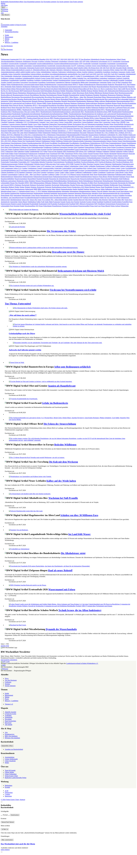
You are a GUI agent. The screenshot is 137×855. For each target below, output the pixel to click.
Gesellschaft (44, 170)
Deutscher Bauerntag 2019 (57, 128)
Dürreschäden (46, 139)
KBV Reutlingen (99, 204)
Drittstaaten (37, 137)
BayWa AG (4, 91)
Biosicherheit (72, 101)
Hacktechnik (85, 174)
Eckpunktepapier (94, 139)
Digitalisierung (33, 132)
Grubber (94, 172)
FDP (76, 151)
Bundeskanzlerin (127, 112)
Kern (11, 206)
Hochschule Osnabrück (44, 185)
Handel (77, 176)
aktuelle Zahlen (83, 68)
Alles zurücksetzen (7, 840)
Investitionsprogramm (46, 197)
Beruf (116, 93)
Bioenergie (46, 99)
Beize (132, 91)
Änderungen (62, 72)
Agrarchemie (125, 61)
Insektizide (53, 193)
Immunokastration (66, 189)
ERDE (91, 145)
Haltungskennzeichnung (60, 176)
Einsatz (120, 141)
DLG (103, 132)
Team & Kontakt (10, 770)
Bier (85, 97)
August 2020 (50, 78)
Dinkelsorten (47, 132)
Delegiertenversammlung (95, 124)
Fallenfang (20, 151)
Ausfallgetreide (14, 80)
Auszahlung (42, 82)
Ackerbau (41, 61)
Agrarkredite (87, 63)
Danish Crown (32, 124)
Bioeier (34, 99)
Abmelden (4, 26)
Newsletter (8, 719)
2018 (62, 59)
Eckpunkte (85, 139)
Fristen (103, 160)
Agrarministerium (121, 63)
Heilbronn (126, 179)
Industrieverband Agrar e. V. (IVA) (30, 191)
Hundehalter (109, 187)
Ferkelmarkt (42, 153)
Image (12, 189)
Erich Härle (4, 147)
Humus (98, 187)
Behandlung (70, 91)
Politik (7, 35)
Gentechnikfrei (66, 168)
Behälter (63, 91)
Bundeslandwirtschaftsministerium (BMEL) (55, 114)
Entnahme (25, 145)
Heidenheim (115, 179)
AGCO (110, 61)
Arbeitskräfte (8, 76)
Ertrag (109, 147)
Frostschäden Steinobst (38, 162)
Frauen (42, 158)
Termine (7, 684)
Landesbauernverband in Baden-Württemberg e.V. (82, 663)
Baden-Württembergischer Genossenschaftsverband (23, 84)
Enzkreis (77, 145)
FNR (32, 156)
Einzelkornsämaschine (34, 143)
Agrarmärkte (103, 63)
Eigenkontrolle (30, 141)
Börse (11, 105)
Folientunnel (54, 156)
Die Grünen (13, 132)
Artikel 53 (79, 76)
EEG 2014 (130, 139)
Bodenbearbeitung (57, 103)
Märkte (3, 3)
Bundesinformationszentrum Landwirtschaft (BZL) (68, 112)
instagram (71, 193)
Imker (53, 189)
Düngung (127, 137)
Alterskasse (75, 70)
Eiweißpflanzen (85, 143)
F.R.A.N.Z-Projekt (94, 149)
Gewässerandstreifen (91, 170)
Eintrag (24, 143)
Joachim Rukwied (79, 200)
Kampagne (56, 202)
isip (78, 197)
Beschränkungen (51, 95)
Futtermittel (8, 30)
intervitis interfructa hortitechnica (101, 195)
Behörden (77, 91)
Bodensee (67, 103)
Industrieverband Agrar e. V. (10, 191)
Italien (102, 197)
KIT (37, 206)
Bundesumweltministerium (124, 116)
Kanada (63, 202)
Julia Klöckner (103, 200)
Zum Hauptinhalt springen (32, 2)
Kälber (39, 202)
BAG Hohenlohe (6, 86)
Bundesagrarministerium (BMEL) (11, 110)
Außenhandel (113, 80)
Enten (12, 145)
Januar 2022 (34, 200)
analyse (33, 72)
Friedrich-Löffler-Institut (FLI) (70, 160)
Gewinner (112, 170)
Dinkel (40, 132)
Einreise (114, 141)
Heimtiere (32, 181)
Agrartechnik (51, 66)
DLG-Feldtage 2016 (121, 132)
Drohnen (44, 137)
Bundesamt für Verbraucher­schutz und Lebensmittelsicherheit (42, 110)
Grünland (4, 174)
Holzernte (48, 187)
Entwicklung (57, 145)
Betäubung (119, 95)
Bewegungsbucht (25, 97)
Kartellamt (100, 202)
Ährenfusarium (121, 66)
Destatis (46, 126)
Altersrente (82, 70)
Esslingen (16, 149)
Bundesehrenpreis (46, 112)
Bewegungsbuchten (38, 97)
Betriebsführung (6, 97)
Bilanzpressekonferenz (114, 97)
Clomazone (11, 122)
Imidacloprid (29, 189)
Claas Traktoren (115, 120)
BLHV (34, 103)
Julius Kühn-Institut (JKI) (116, 200)
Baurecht (76, 89)
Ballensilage (35, 86)
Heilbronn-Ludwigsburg (8, 181)
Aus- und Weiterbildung (91, 78)
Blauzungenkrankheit (123, 101)
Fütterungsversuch (21, 166)
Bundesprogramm (44, 116)
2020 (69, 59)
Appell (83, 74)
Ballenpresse (27, 86)
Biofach (52, 99)
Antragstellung (25, 74)
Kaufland (72, 204)
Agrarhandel (23, 63)
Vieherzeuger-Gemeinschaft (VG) (11, 59)
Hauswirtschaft (106, 179)
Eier (24, 141)
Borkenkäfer (5, 105)
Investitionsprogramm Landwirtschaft (65, 197)
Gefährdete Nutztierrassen (96, 166)
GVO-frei (63, 174)
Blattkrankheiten (111, 101)
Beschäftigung (34, 95)
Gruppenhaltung (12, 174)
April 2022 (107, 74)
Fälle (15, 151)
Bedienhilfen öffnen (7, 746)
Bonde (119, 103)
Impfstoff (81, 189)
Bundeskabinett (117, 112)
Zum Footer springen (76, 2)
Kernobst (17, 206)
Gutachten (44, 174)
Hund (102, 187)
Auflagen (11, 78)
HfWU (27, 183)
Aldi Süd (112, 68)
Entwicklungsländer (67, 145)
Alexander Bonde (121, 68)
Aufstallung (18, 78)
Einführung (59, 141)
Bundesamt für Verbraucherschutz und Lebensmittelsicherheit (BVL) (83, 110)
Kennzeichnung (111, 204)
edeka (111, 139)
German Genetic (115, 168)
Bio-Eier (40, 99)
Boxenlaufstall (43, 105)
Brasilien (97, 105)
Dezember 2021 (122, 130)
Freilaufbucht (105, 158)
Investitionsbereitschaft (31, 197)
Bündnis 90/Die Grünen (91, 118)
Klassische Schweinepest (70, 206)
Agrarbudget (117, 61)
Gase (52, 166)
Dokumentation (61, 135)
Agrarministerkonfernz (8, 66)
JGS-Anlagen (46, 200)
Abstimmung (27, 61)
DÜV (58, 139)
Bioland (71, 99)
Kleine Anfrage (115, 206)
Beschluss (43, 95)
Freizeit (126, 158)
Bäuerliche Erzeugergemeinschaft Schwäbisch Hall (75, 86)
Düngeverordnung (118, 137)
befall (42, 91)
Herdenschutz (97, 181)
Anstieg (128, 72)
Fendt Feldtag (9, 153)
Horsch (69, 187)
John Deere (88, 200)
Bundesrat (54, 116)
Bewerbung (48, 97)
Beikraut (89, 91)
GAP (42, 166)
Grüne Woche (128, 172)
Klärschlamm (47, 206)
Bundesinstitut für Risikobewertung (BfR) (98, 112)
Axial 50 (114, 82)
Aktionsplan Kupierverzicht (35, 68)
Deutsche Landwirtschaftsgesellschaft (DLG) (116, 126)
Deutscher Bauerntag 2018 (40, 128)
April (87, 74)
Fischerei (96, 153)
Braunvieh (117, 105)
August (43, 78)
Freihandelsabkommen (94, 158)
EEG (125, 139)
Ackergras (70, 61)
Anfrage (79, 72)
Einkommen (88, 141)
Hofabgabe (87, 185)
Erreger (104, 147)
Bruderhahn (39, 107)
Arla (60, 76)
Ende (2, 145)
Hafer (91, 174)
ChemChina (77, 120)
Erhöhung (132, 145)
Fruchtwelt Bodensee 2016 (89, 162)
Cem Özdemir (38, 120)
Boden (49, 103)
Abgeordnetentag (110, 59)
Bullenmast (95, 107)
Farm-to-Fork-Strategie (55, 151)
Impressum (8, 796)
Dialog (6, 132)
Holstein (27, 187)
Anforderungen (71, 72)
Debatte (69, 124)
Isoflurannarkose (94, 197)
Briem (14, 107)
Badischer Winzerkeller (115, 84)
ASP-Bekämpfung (110, 76)
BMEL (44, 103)
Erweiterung (120, 147)
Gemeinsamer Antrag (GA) (13, 168)
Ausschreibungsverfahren (94, 80)
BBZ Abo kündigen (11, 736)
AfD (80, 61)
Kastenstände (34, 204)
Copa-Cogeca (53, 122)
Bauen (49, 86)
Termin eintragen (10, 686)
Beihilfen (84, 91)
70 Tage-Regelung (84, 59)
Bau (45, 86)
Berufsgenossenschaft (125, 93)
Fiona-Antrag (83, 153)
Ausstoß (9, 82)
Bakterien (19, 86)
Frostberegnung (121, 160)
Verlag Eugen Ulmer (11, 776)
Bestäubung (104, 95)
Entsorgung (48, 145)
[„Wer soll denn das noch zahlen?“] (72, 308)
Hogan (120, 185)
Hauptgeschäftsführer (7, 179)
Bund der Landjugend (116, 107)
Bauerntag (131, 86)
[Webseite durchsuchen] (7, 7)
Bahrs (14, 86)
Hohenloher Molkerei (7, 187)
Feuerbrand (53, 153)
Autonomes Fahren (105, 82)
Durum (53, 139)
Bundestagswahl (81, 116)
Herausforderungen (47, 181)
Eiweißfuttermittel (63, 143)
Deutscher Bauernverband (92, 128)
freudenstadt (5, 160)
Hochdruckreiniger (104, 183)
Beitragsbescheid (113, 91)
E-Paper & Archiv (20, 25)
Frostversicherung (58, 162)
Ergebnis (111, 145)
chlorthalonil (90, 120)
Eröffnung (98, 147)
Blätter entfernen (100, 101)
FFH (59, 153)
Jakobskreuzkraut (15, 200)
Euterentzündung (58, 149)
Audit (123, 76)
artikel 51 (73, 76)
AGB (6, 791)
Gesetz (50, 170)
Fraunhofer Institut (50, 158)
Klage (41, 206)
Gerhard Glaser (91, 168)
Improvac (97, 189)
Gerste (123, 168)
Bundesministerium (75, 114)
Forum (115, 156)
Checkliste (70, 120)
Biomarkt (35, 101)
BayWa (133, 89)
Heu (16, 183)
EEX (9, 141)
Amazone (99, 70)
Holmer (22, 187)
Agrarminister (111, 63)
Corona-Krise (77, 122)
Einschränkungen (16, 143)
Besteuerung (112, 95)
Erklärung (23, 147)
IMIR (35, 189)
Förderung (74, 156)
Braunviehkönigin (126, 105)
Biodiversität (28, 99)
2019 (65, 59)
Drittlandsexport (28, 137)
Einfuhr (52, 141)
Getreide (65, 170)
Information (65, 191)
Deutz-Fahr (95, 130)
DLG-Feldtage (110, 132)
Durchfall (4, 139)
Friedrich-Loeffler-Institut (32, 160)
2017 (58, 59)
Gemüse (24, 168)
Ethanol (22, 149)
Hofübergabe (114, 185)
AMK (125, 70)
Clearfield (4, 122)
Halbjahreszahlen (120, 174)
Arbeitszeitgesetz (45, 76)
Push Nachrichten (10, 721)
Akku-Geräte (14, 68)
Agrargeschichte (13, 63)
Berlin (87, 93)
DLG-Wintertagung (49, 135)
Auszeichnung (50, 82)
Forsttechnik (101, 156)
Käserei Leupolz (16, 204)
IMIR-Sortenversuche (44, 189)
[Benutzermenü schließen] (1, 23)
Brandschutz (90, 105)
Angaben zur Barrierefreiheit (14, 749)
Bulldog (88, 107)
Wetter (7, 762)
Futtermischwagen (128, 164)
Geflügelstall (115, 166)
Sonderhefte (8, 717)
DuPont (132, 137)
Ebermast (79, 139)
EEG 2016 (4, 141)
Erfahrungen (98, 145)
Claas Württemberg (126, 120)
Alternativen (67, 70)
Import (92, 189)
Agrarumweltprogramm (63, 66)
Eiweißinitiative (74, 143)
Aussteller (121, 80)
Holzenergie (41, 187)
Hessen (12, 183)
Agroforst (88, 66)
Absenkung (18, 61)
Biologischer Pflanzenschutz (22, 101)
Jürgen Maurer (22, 202)
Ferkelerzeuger (33, 153)
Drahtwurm (132, 135)
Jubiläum (95, 200)
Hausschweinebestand (87, 179)
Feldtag (125, 151)
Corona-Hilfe (68, 122)
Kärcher (76, 202)
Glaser (131, 170)
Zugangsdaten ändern (7, 25)
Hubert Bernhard (90, 187)
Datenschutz (53, 124)
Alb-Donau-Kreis (93, 68)
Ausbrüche (126, 78)
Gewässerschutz (103, 170)
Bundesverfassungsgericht (62, 118)
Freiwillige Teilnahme (117, 158)
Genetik (39, 168)
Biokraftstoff (65, 99)
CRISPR (122, 122)
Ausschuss (105, 80)
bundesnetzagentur (32, 116)
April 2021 (99, 74)
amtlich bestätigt (25, 72)
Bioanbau (20, 99)
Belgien (59, 93)
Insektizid (47, 193)
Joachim (70, 200)
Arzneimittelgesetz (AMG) (91, 76)
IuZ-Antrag (110, 197)
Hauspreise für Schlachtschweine (59, 179)
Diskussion (90, 132)
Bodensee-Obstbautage (78, 103)
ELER (103, 143)
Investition (128, 195)
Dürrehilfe (38, 139)
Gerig (107, 168)
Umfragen (8, 682)
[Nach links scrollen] (1, 48)
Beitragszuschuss (124, 91)
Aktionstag (69, 68)
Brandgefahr (82, 105)
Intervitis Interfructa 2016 (83, 195)
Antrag (10, 74)
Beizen (3, 93)
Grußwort (21, 174)
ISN (81, 197)
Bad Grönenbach (123, 82)
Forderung (67, 156)
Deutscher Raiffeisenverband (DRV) (12, 130)
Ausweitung (16, 82)
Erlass (29, 147)
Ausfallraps (30, 80)
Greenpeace (50, 172)
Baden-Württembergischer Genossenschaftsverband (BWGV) (59, 84)
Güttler (57, 174)
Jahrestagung (125, 197)
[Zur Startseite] (68, 10)
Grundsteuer (102, 172)
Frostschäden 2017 (24, 162)
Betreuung (127, 95)
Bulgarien (82, 107)
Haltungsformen (28, 176)
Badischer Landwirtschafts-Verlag (15, 777)
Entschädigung (33, 145)
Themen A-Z (9, 704)
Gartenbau (47, 166)
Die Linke (20, 132)
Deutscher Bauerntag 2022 (75, 128)
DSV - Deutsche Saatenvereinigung (100, 137)
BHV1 (67, 97)
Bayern (128, 89)
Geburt (81, 166)
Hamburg (72, 176)
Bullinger (102, 107)
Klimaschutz (125, 206)
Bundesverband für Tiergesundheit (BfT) (14, 118)
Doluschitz (84, 135)
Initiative (105, 191)
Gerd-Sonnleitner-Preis (79, 168)
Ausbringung (111, 78)
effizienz (14, 141)
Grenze (57, 172)
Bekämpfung (22, 93)
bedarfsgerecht (27, 91)
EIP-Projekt (45, 143)
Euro (26, 149)
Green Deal (36, 172)
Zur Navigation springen (48, 2)
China (84, 120)
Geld (2, 168)
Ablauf (118, 59)
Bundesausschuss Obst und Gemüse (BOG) (26, 112)
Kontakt (7, 787)
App (79, 74)
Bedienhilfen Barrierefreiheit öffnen (12, 2)
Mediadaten (8, 785)
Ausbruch (119, 78)
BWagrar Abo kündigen (12, 738)
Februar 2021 (83, 151)
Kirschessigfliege (30, 206)
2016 (54, 59)
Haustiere (98, 179)
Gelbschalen (129, 166)
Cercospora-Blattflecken (58, 120)
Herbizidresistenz (72, 181)
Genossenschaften (48, 168)
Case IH (9, 120)
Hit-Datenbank (72, 183)
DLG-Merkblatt (15, 135)
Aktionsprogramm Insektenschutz (55, 68)
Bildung (123, 97)
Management (9, 37)
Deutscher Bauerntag (7, 128)
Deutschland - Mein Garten (82, 130)
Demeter (106, 124)
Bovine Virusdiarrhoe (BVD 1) (28, 105)
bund (107, 107)
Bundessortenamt (62, 116)
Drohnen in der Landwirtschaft (57, 137)
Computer (42, 122)
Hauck (128, 176)
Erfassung (105, 145)
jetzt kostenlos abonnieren (9, 660)
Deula (51, 126)
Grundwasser (110, 172)
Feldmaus (99, 151)
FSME (72, 164)
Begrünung (56, 91)
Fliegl (28, 156)
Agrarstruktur (27, 66)
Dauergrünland (62, 124)
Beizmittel (9, 93)
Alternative (59, 70)
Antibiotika (4, 74)
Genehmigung (32, 168)
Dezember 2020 (111, 130)
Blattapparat (90, 101)
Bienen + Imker (78, 97)
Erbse (82, 145)
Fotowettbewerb (16, 158)
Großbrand (78, 172)
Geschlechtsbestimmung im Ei (10, 170)
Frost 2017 (112, 160)
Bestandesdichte (74, 95)
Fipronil (90, 153)
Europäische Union (34, 149)
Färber (45, 151)
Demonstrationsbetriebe (18, 126)
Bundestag (72, 116)
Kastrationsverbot (63, 204)
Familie (26, 151)
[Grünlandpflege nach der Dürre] (72, 325)
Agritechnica (81, 66)
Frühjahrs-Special (39, 164)
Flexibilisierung (21, 156)
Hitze (78, 183)
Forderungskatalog (84, 156)
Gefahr (86, 166)
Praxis (7, 40)
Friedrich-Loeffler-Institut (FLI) (50, 160)
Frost (107, 160)
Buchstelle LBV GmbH (65, 107)
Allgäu (3, 70)
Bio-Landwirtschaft (111, 99)
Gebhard (66, 166)
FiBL (62, 153)
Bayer (91, 89)
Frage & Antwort (26, 158)
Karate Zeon (70, 202)
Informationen (74, 191)
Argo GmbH (55, 76)
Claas (108, 120)
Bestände (66, 95)
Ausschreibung (81, 80)
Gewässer (81, 170)
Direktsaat (54, 132)
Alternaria (52, 70)
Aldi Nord (106, 68)
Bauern (94, 86)
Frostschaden (5, 162)
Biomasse (41, 101)
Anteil (133, 72)
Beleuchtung (52, 93)
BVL (130, 118)
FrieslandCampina (86, 160)
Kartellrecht (107, 202)
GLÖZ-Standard (19, 172)
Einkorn (109, 141)
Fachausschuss (111, 149)
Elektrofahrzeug (95, 143)
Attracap (118, 76)
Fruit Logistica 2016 (62, 164)
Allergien (130, 68)
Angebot (84, 72)
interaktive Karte (97, 193)
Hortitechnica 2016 (78, 187)
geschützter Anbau (34, 170)
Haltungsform (18, 176)
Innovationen (125, 191)
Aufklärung (4, 78)
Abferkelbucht (95, 59)
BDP (21, 91)
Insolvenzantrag (63, 193)
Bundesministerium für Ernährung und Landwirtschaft (99, 114)
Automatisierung (94, 82)
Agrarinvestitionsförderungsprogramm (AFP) (68, 63)
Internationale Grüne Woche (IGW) (51, 195)
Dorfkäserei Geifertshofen (107, 135)
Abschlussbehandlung (8, 61)
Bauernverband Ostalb (33, 89)
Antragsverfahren (35, 74)
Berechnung (80, 93)
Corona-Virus (115, 122)
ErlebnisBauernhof (37, 147)
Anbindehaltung (46, 72)
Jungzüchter (14, 202)
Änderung (54, 72)
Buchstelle (54, 107)
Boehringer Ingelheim (105, 103)
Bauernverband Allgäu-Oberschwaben (13, 89)
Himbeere (55, 183)
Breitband (4, 107)
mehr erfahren (5, 849)
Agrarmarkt (94, 63)
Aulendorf (80, 78)
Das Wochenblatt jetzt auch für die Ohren (18, 844)
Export (77, 149)
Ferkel (16, 153)
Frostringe (130, 160)
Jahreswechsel (5, 200)
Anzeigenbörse (9, 757)
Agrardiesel (4, 63)
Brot (24, 107)
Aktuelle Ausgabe (10, 712)
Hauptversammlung (21, 179)
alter (47, 70)
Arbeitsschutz (17, 76)
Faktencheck (9, 151)
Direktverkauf (62, 132)
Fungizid (77, 164)
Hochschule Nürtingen (29, 185)
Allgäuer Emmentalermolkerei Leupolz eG (18, 70)
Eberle (73, 139)
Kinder (22, 206)
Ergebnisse (118, 145)
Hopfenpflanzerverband (59, 187)
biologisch (132, 99)
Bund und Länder (128, 107)
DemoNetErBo (118, 124)
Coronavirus (106, 122)
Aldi (100, 68)
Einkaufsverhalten (78, 141)
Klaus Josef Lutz (95, 206)
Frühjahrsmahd (28, 164)
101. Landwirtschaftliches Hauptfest (34, 59)
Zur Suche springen (63, 2)
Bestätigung (89, 95)
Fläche (101, 153)
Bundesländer (16, 114)
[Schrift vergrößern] (9, 815)
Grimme (71, 172)
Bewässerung (15, 97)
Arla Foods (65, 76)
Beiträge (95, 91)
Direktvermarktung (73, 132)
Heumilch (21, 183)
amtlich (17, 72)
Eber (61, 139)
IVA (116, 197)
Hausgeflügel (32, 179)
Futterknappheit (117, 164)
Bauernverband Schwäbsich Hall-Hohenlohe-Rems (56, 89)
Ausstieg (3, 82)
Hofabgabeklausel (97, 185)
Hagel (96, 174)
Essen (133, 147)
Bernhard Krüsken (108, 93)
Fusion (102, 164)
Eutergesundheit (69, 149)
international (18, 195)
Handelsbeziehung (86, 176)
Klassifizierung (57, 206)
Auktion (74, 78)
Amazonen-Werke (108, 70)
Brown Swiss (30, 107)
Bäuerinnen (55, 86)
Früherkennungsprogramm (9, 164)
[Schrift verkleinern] (1, 815)
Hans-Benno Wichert (105, 176)
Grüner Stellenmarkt (11, 759)
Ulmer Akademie (10, 761)
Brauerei (103, 105)
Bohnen (114, 103)
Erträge (113, 147)
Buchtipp (76, 107)
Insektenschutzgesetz (26, 193)
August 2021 (58, 78)
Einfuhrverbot (67, 141)
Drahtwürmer (5, 137)
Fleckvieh (132, 153)
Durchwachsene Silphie (14, 139)
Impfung (86, 189)
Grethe (62, 172)
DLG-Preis (24, 135)
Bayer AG (97, 89)
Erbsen (86, 145)
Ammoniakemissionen (8, 72)
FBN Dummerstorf (69, 151)
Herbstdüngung (88, 181)
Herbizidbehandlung (60, 181)
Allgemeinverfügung (39, 70)
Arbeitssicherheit (27, 76)
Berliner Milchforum (95, 93)
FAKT (3, 151)
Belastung (45, 93)
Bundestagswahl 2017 (94, 116)
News (7, 678)
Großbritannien (87, 172)
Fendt (2, 153)
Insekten (7, 193)
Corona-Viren (97, 122)
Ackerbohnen (62, 61)
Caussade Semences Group (21, 120)
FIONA (76, 153)
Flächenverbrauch (122, 153)
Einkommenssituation (99, 141)
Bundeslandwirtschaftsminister (31, 114)
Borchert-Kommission (129, 103)
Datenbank (45, 124)
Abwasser (34, 61)
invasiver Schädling (118, 195)
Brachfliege (60, 105)
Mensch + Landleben (11, 42)
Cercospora (47, 120)
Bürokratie (102, 118)
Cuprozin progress (15, 124)
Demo (111, 124)
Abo (2, 13)
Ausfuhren (37, 80)
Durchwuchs (27, 139)
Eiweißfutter (53, 143)
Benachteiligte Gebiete (69, 93)
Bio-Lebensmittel (123, 99)
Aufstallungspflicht (28, 78)
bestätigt (82, 95)
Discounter (83, 132)
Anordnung (114, 72)
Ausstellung (128, 80)
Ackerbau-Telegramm (51, 61)
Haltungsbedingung (7, 176)
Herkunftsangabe (108, 181)
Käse (130, 202)
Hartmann (122, 176)
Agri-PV (73, 66)
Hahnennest (111, 174)
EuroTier (49, 149)
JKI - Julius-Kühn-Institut (59, 200)
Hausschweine (75, 179)
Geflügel (108, 166)
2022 (76, 59)
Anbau (38, 72)
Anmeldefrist (98, 72)
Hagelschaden (102, 174)
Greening (43, 172)
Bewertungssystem (58, 97)
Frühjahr (20, 164)
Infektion (44, 191)
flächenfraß (112, 153)
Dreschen (13, 137)
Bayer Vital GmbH (120, 89)
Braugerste (109, 105)
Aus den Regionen (7, 46)
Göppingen (28, 172)
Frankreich (36, 158)
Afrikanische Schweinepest (98, 61)
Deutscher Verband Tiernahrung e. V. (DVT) (59, 130)
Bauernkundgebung (103, 86)
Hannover (95, 176)
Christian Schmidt (100, 120)
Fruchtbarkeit (69, 162)
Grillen (66, 172)
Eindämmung (46, 141)
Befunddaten (48, 91)
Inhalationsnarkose (85, 191)
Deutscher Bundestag (107, 128)
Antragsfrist (16, 74)
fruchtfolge (77, 162)
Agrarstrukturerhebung (39, 66)
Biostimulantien (81, 101)
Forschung (93, 156)
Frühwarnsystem (50, 164)
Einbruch (38, 141)
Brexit (9, 107)
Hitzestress (84, 183)
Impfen (75, 189)
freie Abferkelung (68, 158)
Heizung (38, 181)
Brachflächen (52, 105)
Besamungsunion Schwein (21, 95)
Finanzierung (69, 153)
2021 (72, 59)
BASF (41, 86)
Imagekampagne (19, 189)
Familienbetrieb (34, 151)
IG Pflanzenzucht (124, 187)
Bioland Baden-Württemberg (84, 99)
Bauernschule (123, 86)
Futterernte (108, 164)
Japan (40, 200)
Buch (48, 107)
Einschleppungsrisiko (129, 141)
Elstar (107, 143)
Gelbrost (122, 166)
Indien (103, 189)
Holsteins (34, 187)
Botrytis (15, 105)
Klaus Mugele (105, 206)
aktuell (75, 68)
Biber (71, 97)
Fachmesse (119, 149)
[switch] (7, 822)
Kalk (42, 202)
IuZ (105, 197)
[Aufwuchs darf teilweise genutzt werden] (72, 343)
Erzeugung (127, 147)
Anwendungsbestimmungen (58, 74)
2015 (51, 59)
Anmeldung (106, 72)
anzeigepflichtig (73, 74)
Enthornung (17, 145)
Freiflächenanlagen (80, 158)
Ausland (55, 80)
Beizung (15, 93)
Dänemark (24, 124)
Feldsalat (112, 151)
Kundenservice (9, 734)
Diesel (26, 132)
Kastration (54, 204)
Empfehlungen (131, 143)
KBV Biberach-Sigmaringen (85, 204)
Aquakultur (121, 74)
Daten (39, 124)
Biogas (58, 99)
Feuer (48, 153)
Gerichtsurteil (101, 168)
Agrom (94, 66)
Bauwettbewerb (84, 89)
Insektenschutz (15, 193)
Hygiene (115, 187)
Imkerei (58, 189)
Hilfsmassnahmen (39, 183)
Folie (47, 156)
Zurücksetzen (15, 815)
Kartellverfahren (117, 202)
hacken (78, 174)
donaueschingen (93, 135)
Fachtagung (127, 149)
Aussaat (73, 80)
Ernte (75, 147)
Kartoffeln (125, 202)
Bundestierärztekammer (108, 116)
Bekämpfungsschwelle (34, 93)
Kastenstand (26, 204)
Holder (17, 187)
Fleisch (13, 156)
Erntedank (81, 147)
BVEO (125, 118)
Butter (108, 118)
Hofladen (106, 185)
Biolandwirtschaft (99, 99)
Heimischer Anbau (22, 181)
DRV (69, 137)
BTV (44, 107)
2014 (47, 59)
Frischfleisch (96, 160)
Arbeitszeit (35, 76)
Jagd (119, 197)
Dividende (97, 132)
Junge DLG (128, 200)
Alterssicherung (91, 70)
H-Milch (90, 183)
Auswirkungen (33, 82)
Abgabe (102, 59)
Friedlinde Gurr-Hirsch (16, 160)
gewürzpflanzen (121, 170)
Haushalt (39, 179)
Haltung (129, 174)
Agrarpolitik (19, 66)
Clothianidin (19, 122)
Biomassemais (49, 101)
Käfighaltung (32, 202)
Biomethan (57, 101)
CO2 (24, 122)
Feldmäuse (105, 151)
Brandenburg (73, 105)
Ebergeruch (67, 139)
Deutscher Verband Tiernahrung (34, 130)
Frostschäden (14, 162)
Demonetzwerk (129, 124)
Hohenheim (127, 185)
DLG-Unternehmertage (35, 135)
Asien (102, 76)
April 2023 (114, 74)
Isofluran (86, 197)
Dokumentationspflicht (73, 135)
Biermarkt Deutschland (94, 97)
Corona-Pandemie (87, 122)
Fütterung (11, 166)
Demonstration (5, 126)
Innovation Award (114, 191)
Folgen (43, 156)
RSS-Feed (8, 723)
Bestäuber (96, 95)
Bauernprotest (114, 86)
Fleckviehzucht (5, 156)
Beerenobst (36, 91)
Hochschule (114, 183)
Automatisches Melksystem (79, 82)
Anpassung (121, 72)
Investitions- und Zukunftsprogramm (12, 197)
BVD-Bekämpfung (117, 118)
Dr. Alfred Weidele (122, 135)
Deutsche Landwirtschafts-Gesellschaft (89, 126)
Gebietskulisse (73, 166)
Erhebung (125, 145)
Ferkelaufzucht (23, 153)
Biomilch (64, 101)
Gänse (38, 166)
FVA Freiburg (31, 166)
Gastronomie (59, 166)
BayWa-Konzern (14, 91)
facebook (103, 149)
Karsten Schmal (91, 202)
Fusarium (96, 164)
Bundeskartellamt (6, 114)
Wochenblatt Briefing (11, 32)
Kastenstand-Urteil (45, 204)
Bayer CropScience (107, 89)
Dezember (102, 130)
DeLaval (84, 124)
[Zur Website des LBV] (5, 661)
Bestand (59, 95)
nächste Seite (5, 646)
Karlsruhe (83, 202)
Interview (71, 195)
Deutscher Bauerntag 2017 (23, 128)
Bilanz (104, 97)
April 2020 (92, 74)
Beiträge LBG (103, 91)
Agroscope (112, 66)
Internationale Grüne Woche (31, 195)
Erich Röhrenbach (14, 147)
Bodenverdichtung (91, 103)
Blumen (39, 103)
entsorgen (42, 145)
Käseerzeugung (6, 204)
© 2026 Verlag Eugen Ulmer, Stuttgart (13, 799)
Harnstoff (116, 176)
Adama (76, 61)
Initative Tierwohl (96, 191)
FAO (41, 151)
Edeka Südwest (118, 139)
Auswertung (24, 82)
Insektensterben (38, 193)
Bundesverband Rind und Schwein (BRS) (40, 118)
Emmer (124, 143)
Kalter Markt (49, 202)
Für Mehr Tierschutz (86, 164)
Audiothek (8, 715)
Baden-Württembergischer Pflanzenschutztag (93, 84)
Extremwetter (83, 149)
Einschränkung (5, 143)
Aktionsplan (22, 68)
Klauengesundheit (84, 206)
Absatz (123, 59)
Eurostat (43, 149)
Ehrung (19, 141)
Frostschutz (49, 162)
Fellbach (131, 151)
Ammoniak (130, 70)
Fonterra (60, 156)
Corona (61, 122)
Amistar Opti (119, 70)
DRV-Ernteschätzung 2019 (80, 137)
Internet (65, 195)
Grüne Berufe (119, 172)
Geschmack (24, 170)
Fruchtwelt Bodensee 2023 (124, 162)
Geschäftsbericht (130, 168)
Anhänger (91, 72)
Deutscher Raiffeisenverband (124, 128)
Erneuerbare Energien (66, 147)
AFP (83, 61)
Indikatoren (108, 189)
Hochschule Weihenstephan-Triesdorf (64, 185)
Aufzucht (38, 78)
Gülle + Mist (29, 174)
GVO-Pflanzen (71, 174)
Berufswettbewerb (6, 95)
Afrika (88, 61)
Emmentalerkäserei (115, 143)
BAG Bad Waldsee (129, 84)
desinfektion (30, 126)
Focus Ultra (37, 156)
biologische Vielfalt (7, 101)
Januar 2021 (25, 200)
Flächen (106, 153)
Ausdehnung (5, 80)
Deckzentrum (77, 124)
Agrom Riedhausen (102, 66)
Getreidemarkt (73, 170)
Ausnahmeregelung (64, 80)
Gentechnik (58, 168)
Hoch (95, 183)
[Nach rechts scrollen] (3, 48)
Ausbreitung (103, 78)
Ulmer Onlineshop (11, 774)
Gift (127, 170)
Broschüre (19, 107)
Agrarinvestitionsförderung (45, 63)
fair (133, 149)
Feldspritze (119, 151)
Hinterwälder (62, 183)
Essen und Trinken (7, 149)
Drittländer (19, 137)
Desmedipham (38, 126)
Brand (67, 105)
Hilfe (31, 183)
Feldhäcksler (92, 151)
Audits (128, 76)
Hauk (132, 176)
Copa (47, 122)
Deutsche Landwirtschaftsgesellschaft (65, 126)
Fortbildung (109, 156)
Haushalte (45, 179)
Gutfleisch (51, 174)
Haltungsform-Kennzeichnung (43, 176)
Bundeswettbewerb (77, 118)
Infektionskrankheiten (54, 191)
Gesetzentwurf (57, 170)
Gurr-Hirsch (37, 174)
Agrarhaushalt (31, 63)
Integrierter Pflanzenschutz (83, 193)
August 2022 (67, 78)
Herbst (81, 181)
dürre (33, 139)
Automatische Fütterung (63, 82)
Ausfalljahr (22, 80)
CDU (32, 120)
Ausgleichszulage (46, 80)
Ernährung (55, 147)
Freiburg (59, 158)
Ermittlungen (48, 147)
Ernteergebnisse (89, 147)
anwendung (45, 74)
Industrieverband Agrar (120, 189)
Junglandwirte (5, 202)
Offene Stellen (9, 772)
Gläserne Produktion (7, 172)
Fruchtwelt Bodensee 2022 (107, 162)
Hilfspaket (48, 183)
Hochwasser (80, 185)
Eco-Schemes (104, 139)
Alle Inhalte (8, 724)
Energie (7, 145)
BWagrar (4, 120)
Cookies (7, 794)
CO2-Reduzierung (33, 122)
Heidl (121, 179)
